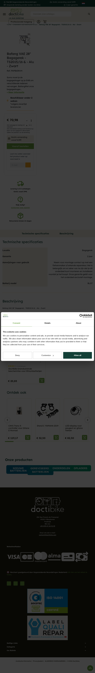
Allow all (77, 355)
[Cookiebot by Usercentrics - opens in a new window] (81, 316)
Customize (46, 355)
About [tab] (78, 323)
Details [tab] (48, 323)
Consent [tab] (16, 323)
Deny (17, 355)
